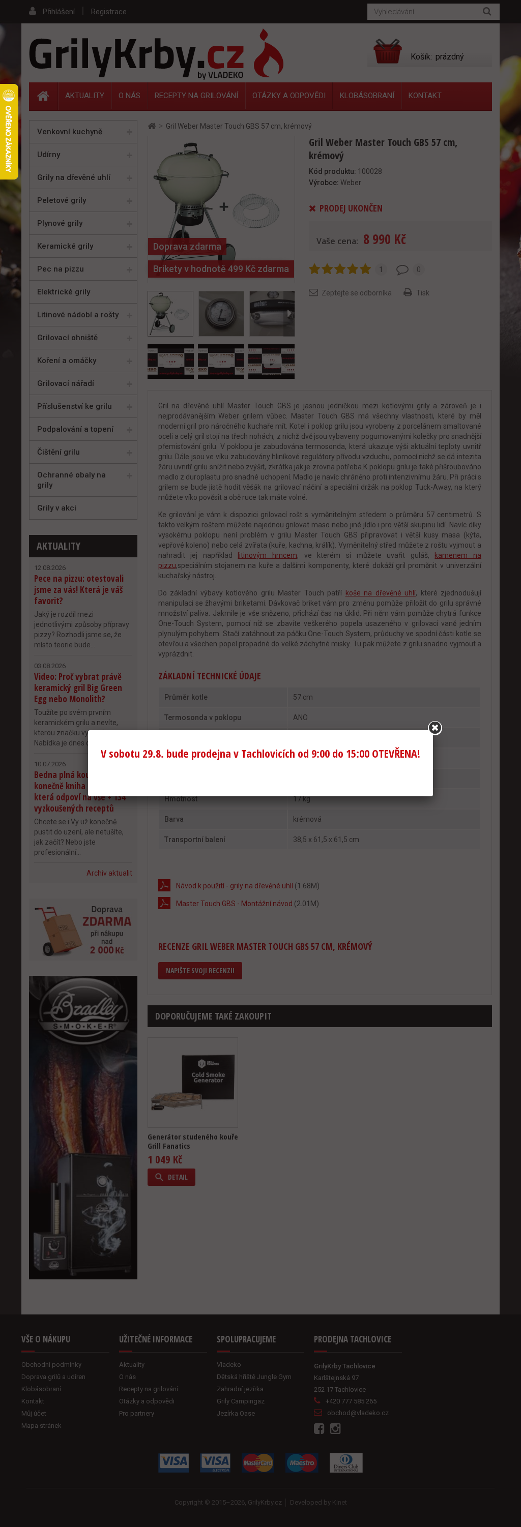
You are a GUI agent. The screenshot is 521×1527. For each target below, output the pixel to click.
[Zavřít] (435, 728)
